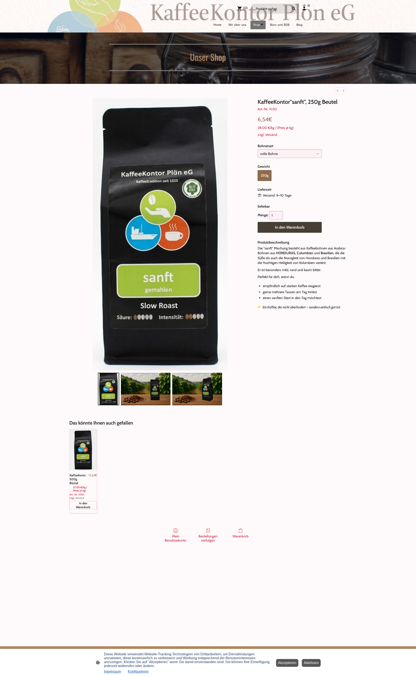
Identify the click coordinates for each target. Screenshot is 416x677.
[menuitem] (337, 91)
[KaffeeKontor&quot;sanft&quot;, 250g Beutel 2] (197, 389)
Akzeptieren (287, 663)
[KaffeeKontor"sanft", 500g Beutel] (83, 449)
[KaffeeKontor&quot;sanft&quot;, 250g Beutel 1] (146, 389)
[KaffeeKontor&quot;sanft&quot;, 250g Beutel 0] (108, 389)
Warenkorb (240, 536)
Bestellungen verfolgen (208, 538)
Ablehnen (311, 663)
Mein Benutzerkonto (175, 538)
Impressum (112, 671)
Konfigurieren (138, 671)
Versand (271, 135)
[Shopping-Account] (304, 8)
